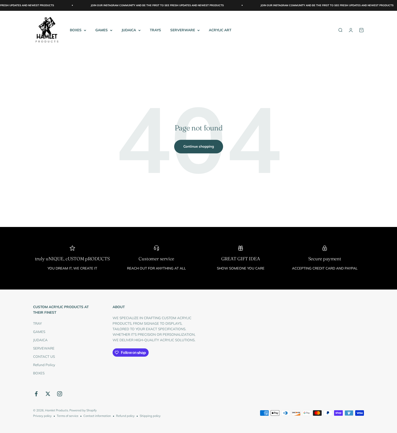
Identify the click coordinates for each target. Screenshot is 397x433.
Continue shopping (198, 146)
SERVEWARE (43, 348)
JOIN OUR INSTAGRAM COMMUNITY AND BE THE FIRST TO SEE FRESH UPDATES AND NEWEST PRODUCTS (148, 5)
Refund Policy (44, 365)
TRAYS (155, 30)
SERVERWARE (182, 30)
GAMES (101, 30)
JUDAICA (129, 30)
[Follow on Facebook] (36, 394)
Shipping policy (150, 416)
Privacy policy (42, 416)
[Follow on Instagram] (60, 394)
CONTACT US (44, 356)
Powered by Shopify (83, 410)
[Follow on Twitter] (48, 394)
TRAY (37, 323)
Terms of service (67, 416)
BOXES (76, 30)
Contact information (97, 416)
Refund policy (125, 416)
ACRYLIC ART (220, 30)
